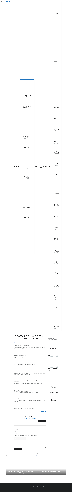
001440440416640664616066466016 (27, 186)
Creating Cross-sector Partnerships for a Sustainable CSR (26, 249)
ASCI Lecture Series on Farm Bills (56, 86)
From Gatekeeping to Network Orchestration (27, 96)
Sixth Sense (49, 364)
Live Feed (41, 165)
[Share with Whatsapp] (43, 411)
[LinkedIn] (55, 348)
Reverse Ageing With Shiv (56, 163)
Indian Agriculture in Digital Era (56, 272)
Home (14, 166)
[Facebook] (66, 1)
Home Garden (41, 168)
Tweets (36, 166)
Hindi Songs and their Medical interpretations (27, 197)
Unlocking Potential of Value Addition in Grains (56, 296)
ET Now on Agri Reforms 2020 (56, 119)
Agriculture (49, 355)
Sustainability (56, 13)
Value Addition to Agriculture (57, 18)
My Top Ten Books (26, 167)
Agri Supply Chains (57, 6)
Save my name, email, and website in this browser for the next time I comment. (26, 435)
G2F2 (56, 307)
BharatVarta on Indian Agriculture (56, 97)
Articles (17, 166)
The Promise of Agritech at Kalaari (56, 261)
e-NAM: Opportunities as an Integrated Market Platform (26, 228)
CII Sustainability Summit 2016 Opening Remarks (56, 239)
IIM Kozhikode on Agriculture (56, 108)
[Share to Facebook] (41, 411)
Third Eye (24, 86)
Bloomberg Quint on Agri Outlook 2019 (56, 152)
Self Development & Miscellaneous (57, 11)
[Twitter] (52, 348)
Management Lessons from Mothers (56, 194)
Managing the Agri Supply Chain (56, 40)
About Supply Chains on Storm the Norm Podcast (51, 472)
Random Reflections (50, 359)
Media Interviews (57, 9)
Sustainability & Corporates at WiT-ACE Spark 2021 (54, 392)
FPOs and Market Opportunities (56, 51)
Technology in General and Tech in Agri (57, 16)
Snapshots (45, 166)
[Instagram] (69, 1)
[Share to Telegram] (45, 411)
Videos (49, 166)
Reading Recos (25, 83)
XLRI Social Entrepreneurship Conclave (57, 217)
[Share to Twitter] (42, 411)
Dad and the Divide (26, 207)
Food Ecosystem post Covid (56, 29)
